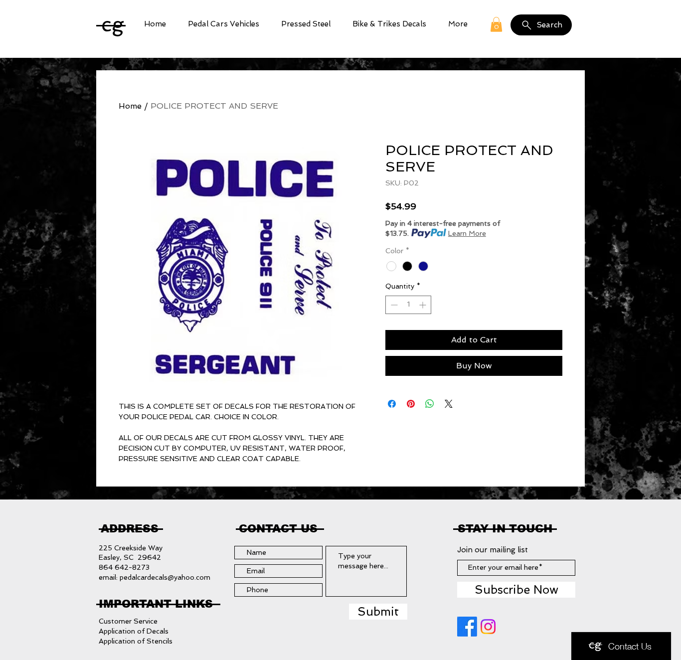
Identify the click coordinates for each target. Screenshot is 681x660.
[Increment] (423, 305)
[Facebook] (467, 627)
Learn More (467, 233)
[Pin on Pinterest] (411, 404)
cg (112, 24)
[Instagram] (488, 627)
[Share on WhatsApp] (430, 404)
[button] (223, 24)
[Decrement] (393, 305)
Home (130, 106)
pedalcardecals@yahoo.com (165, 577)
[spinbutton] (408, 305)
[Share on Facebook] (392, 404)
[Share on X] (449, 404)
